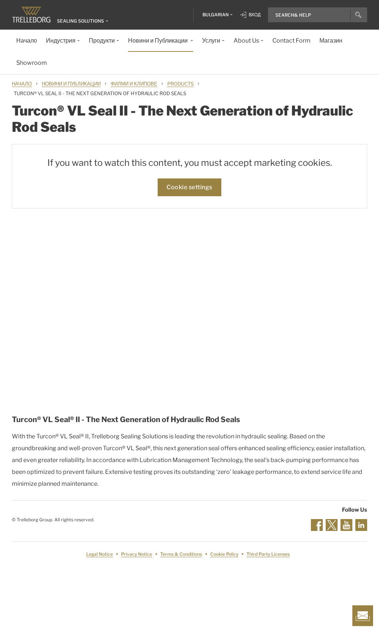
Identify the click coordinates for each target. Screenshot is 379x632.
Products (180, 84)
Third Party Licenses (268, 554)
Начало (22, 84)
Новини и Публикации (71, 84)
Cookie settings (189, 187)
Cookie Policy (224, 554)
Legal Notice (99, 554)
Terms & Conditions (181, 554)
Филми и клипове (134, 84)
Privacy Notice (136, 554)
